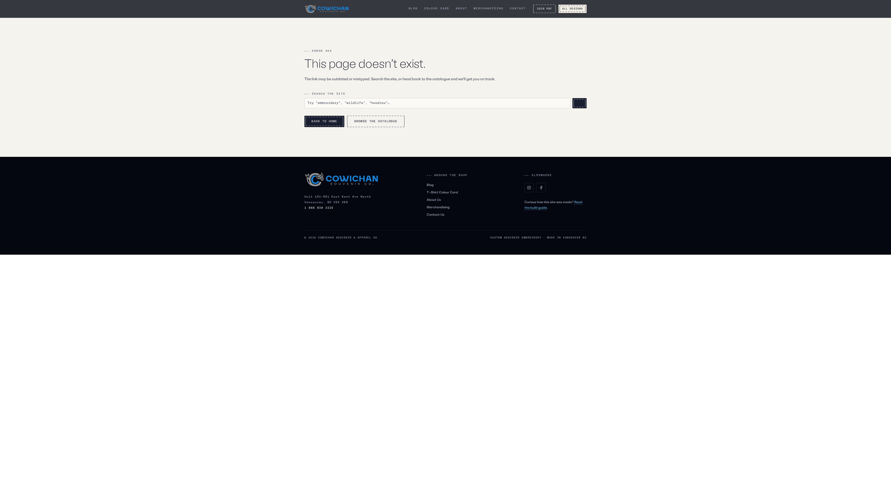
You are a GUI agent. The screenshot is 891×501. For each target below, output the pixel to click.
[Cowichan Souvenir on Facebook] (541, 187)
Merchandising (488, 8)
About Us (434, 200)
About (461, 8)
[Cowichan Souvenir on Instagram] (529, 187)
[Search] (579, 103)
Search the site (328, 94)
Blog (413, 8)
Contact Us (435, 214)
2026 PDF (544, 9)
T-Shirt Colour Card (442, 192)
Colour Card (436, 8)
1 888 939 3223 (318, 208)
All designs (572, 9)
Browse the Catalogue (375, 121)
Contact (518, 8)
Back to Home (324, 121)
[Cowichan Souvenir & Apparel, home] (326, 8)
